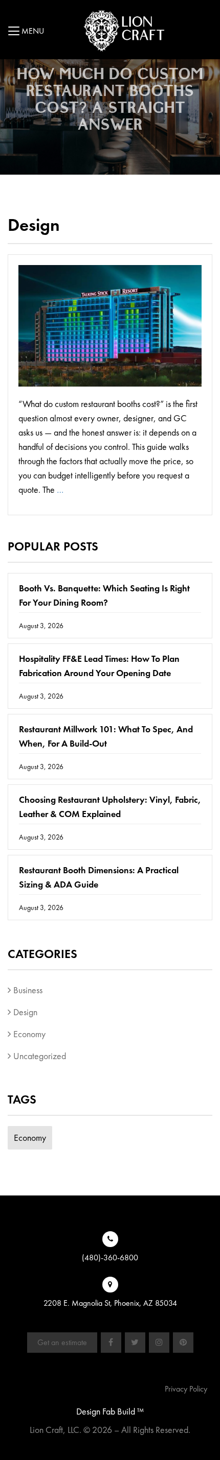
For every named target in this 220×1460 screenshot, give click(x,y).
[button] (14, 33)
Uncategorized (39, 1056)
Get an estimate (62, 1342)
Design (25, 1012)
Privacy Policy (186, 1388)
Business (27, 990)
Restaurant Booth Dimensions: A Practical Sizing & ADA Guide (99, 877)
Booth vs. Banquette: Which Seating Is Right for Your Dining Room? (104, 595)
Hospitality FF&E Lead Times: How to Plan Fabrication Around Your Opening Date (99, 666)
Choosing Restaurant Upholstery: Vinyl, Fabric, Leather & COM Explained (110, 807)
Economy (29, 1034)
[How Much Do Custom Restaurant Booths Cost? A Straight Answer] (110, 329)
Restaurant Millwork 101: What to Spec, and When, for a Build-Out (106, 736)
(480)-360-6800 (110, 1257)
